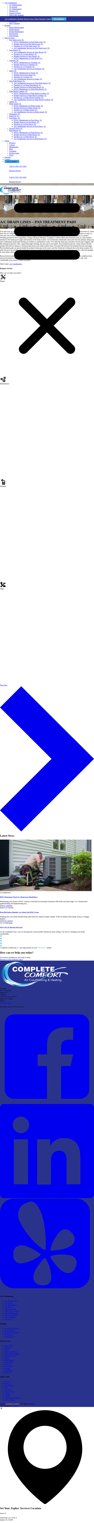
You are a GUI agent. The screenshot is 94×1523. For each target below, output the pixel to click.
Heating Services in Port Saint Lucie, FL (28, 44)
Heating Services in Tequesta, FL (26, 65)
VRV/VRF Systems (16, 15)
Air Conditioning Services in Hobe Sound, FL (30, 112)
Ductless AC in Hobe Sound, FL (25, 110)
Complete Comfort (12, 1404)
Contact (7, 159)
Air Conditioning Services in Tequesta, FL (29, 69)
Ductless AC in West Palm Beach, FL (27, 85)
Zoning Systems (15, 13)
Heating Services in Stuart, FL (25, 75)
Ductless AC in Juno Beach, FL (25, 54)
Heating (7, 25)
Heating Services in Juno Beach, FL (27, 56)
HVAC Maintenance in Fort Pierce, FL (28, 120)
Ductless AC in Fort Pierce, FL (25, 124)
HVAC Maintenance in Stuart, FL (26, 73)
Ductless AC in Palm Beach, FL (25, 137)
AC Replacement (15, 5)
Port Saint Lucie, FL (16, 40)
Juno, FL (8, 1372)
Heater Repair (14, 30)
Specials (8, 157)
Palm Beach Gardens (12, 1354)
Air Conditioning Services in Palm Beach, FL (30, 139)
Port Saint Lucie (10, 1356)
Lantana (7, 1368)
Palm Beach (9, 1370)
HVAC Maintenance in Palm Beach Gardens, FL (31, 93)
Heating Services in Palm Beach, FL (27, 135)
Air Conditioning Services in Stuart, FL (28, 79)
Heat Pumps (13, 34)
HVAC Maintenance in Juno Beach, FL (28, 58)
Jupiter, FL (13, 102)
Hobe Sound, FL (15, 104)
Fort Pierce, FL (14, 118)
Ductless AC (13, 11)
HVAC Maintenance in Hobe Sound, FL (28, 106)
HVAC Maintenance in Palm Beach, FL (28, 133)
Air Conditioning (11, 3)
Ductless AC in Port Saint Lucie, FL (27, 46)
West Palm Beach (11, 1352)
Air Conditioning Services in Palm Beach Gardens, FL (33, 100)
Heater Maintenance (16, 32)
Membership (13, 147)
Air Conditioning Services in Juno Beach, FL (30, 52)
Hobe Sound (9, 1360)
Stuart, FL (13, 71)
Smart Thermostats (11, 1313)
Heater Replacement (16, 27)
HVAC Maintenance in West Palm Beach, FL (30, 89)
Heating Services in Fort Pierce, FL (26, 122)
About (7, 141)
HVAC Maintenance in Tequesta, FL (27, 63)
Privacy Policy (10, 1400)
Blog (11, 149)
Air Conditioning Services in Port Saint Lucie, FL (32, 48)
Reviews (12, 143)
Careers (12, 145)
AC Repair (13, 7)
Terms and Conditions (13, 1398)
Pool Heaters (13, 36)
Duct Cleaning (14, 23)
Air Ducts (8, 1319)
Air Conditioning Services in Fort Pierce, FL (30, 126)
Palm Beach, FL (15, 131)
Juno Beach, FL (15, 50)
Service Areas (10, 38)
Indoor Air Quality (11, 1315)
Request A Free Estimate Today (11, 959)
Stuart (7, 1350)
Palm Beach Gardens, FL (18, 91)
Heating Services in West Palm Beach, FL (29, 87)
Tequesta (8, 1348)
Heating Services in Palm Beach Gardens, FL (30, 95)
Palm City (8, 1364)
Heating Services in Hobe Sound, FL (27, 108)
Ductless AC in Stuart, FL (23, 77)
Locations (12, 151)
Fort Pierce (8, 1366)
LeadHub (15, 1406)
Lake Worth (9, 1362)
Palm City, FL (14, 116)
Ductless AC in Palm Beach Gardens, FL (29, 98)
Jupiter (7, 1358)
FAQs (11, 155)
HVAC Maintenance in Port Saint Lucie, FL (30, 42)
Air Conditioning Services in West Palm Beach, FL (32, 83)
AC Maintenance (15, 9)
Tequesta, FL (14, 60)
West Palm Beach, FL (17, 81)
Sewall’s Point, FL (16, 128)
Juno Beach (9, 1346)
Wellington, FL (14, 114)
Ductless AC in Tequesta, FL (24, 67)
